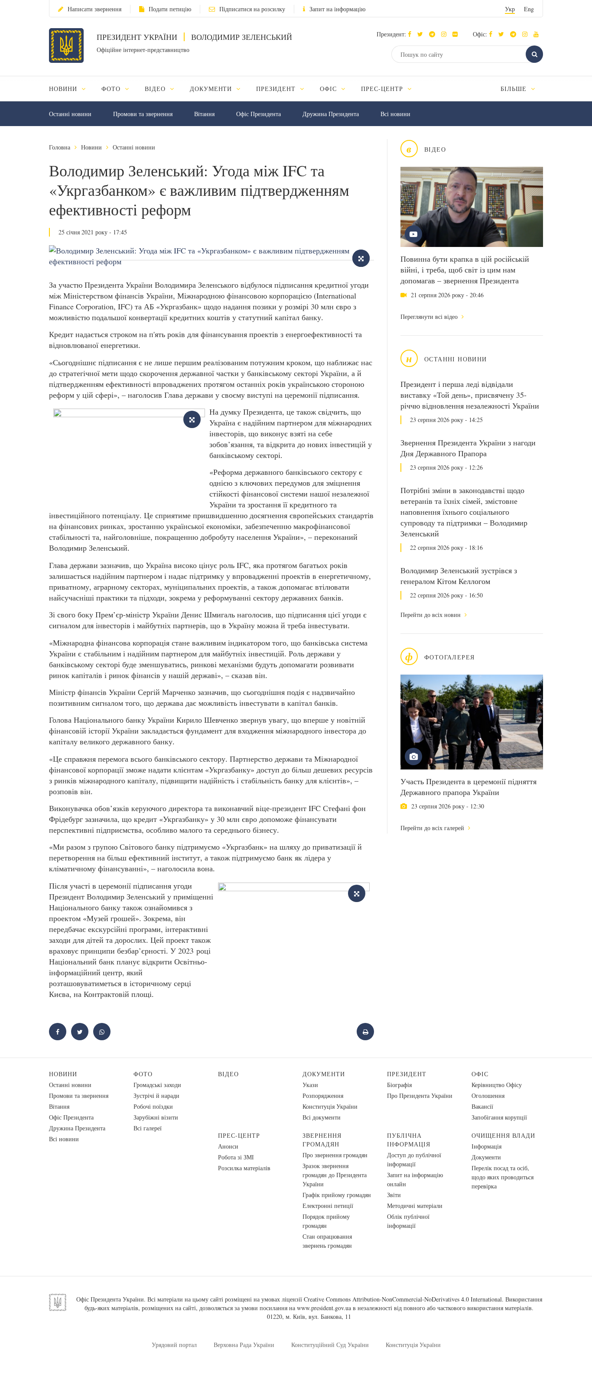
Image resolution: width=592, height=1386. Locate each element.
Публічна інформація (408, 1139)
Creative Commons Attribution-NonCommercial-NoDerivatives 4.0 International (403, 1299)
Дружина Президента (331, 114)
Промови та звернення (142, 114)
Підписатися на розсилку (252, 9)
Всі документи (322, 1117)
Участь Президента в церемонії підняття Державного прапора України (468, 786)
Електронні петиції (328, 1205)
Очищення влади (503, 1135)
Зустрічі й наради (156, 1095)
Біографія (399, 1085)
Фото (143, 1074)
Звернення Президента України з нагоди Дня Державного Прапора (468, 447)
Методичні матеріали (414, 1205)
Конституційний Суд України (330, 1345)
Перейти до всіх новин (431, 614)
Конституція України (330, 1106)
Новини (91, 147)
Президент (406, 1074)
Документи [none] (212, 88)
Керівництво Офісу (497, 1085)
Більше (515, 88)
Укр (510, 9)
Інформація (486, 1146)
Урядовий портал (174, 1345)
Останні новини (70, 114)
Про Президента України (419, 1095)
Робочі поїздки (153, 1106)
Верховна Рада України (244, 1345)
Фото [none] (112, 88)
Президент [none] (277, 88)
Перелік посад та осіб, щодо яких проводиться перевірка (502, 1177)
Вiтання (204, 114)
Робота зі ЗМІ (236, 1157)
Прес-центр (239, 1135)
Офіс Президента (258, 114)
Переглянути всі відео (429, 316)
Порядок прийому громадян (326, 1221)
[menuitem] (71, 88)
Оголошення (488, 1095)
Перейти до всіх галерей (433, 828)
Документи (324, 1074)
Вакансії (482, 1106)
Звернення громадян (322, 1139)
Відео (228, 1074)
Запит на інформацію (337, 9)
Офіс (480, 1074)
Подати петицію (170, 9)
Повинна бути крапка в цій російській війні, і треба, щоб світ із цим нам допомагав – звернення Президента (464, 269)
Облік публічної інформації (408, 1221)
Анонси (228, 1146)
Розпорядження (323, 1095)
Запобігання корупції (499, 1117)
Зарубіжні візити (155, 1117)
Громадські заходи (157, 1085)
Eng (529, 9)
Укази (310, 1085)
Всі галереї (147, 1128)
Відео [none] (156, 88)
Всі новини (395, 114)
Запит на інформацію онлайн (415, 1179)
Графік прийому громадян (337, 1195)
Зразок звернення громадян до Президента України (335, 1175)
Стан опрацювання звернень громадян (327, 1241)
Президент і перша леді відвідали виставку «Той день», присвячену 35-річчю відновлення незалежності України (469, 395)
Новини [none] (64, 88)
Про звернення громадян (335, 1155)
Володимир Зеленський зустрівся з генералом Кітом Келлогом (458, 575)
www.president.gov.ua (324, 1308)
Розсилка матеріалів (244, 1168)
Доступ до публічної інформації (414, 1159)
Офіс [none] (329, 88)
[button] (422, 34)
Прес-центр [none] (383, 88)
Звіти (394, 1195)
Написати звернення (94, 9)
